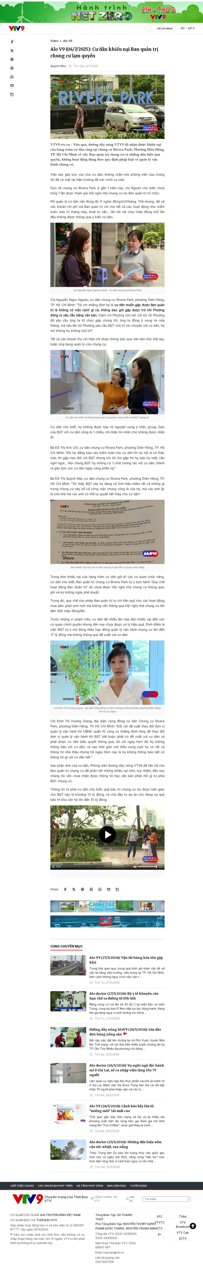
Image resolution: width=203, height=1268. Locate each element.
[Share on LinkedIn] (12, 68)
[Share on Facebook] (12, 41)
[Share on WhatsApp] (12, 76)
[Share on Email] (12, 85)
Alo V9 (67, 40)
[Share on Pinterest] (12, 59)
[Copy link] (12, 94)
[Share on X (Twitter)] (12, 50)
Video (54, 40)
